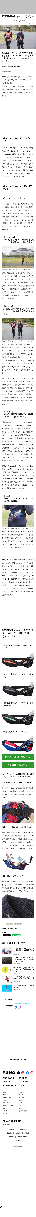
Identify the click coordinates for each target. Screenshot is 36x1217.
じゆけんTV (6, 1108)
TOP (3, 24)
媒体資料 (18, 1133)
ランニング (18, 924)
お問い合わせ (23, 1129)
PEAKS (4, 1095)
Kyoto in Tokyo (23, 1111)
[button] (1, 1207)
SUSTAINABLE (10, 1085)
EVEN (4, 1100)
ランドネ (21, 1092)
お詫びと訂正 (18, 1140)
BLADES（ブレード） (8, 1105)
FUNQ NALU (22, 1103)
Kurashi (9, 1124)
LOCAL (22, 1085)
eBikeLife (5, 1111)
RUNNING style (10, 24)
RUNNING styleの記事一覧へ (18, 1059)
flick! (20, 1105)
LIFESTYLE (24, 1082)
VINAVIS (21, 1095)
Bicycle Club (22, 1100)
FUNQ (4, 1092)
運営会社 (9, 1133)
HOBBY (6, 1082)
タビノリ (5, 1113)
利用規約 (11, 1136)
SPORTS (23, 1078)
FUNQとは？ (12, 1129)
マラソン (9, 924)
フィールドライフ (7, 1097)
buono (20, 1108)
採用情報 (27, 1133)
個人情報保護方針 (22, 1136)
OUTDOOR (8, 1078)
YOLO (4, 1124)
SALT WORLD (22, 1097)
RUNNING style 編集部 (21, 1003)
